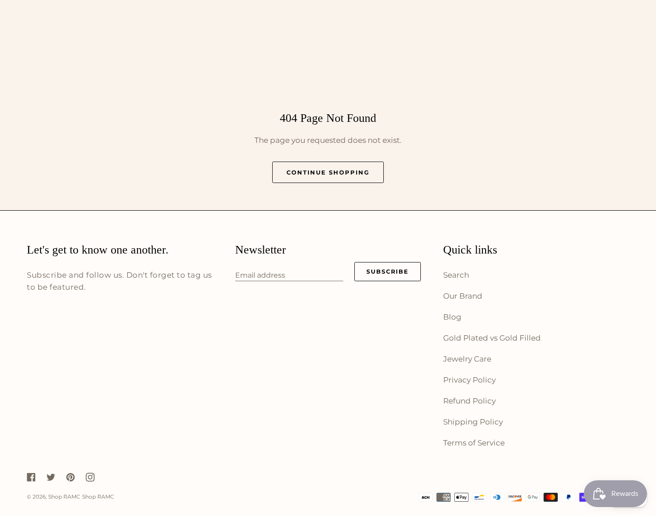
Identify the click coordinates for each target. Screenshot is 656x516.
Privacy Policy (469, 379)
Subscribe (387, 271)
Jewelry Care (467, 358)
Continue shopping (327, 172)
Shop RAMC (64, 496)
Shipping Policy (473, 421)
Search (456, 274)
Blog (452, 316)
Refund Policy (469, 400)
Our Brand (462, 295)
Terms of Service (474, 442)
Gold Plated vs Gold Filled (492, 337)
